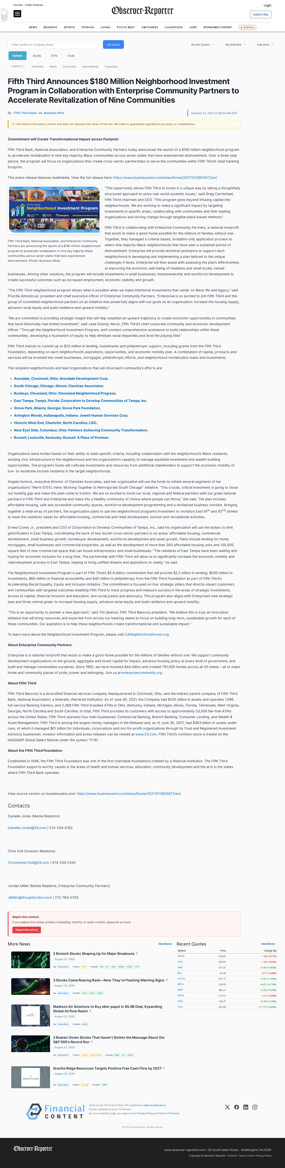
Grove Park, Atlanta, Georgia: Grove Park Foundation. (57, 408)
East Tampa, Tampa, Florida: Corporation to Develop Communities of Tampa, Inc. (80, 401)
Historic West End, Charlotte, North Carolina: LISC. (56, 423)
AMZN (181, 956)
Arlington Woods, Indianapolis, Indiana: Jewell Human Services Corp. (71, 415)
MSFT (180, 990)
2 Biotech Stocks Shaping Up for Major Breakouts (95, 954)
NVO (137, 967)
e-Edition (247, 27)
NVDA (181, 995)
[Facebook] (237, 1111)
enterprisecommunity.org (142, 673)
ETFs (54, 55)
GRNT (104, 1085)
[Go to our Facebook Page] (16, 1158)
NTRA (129, 967)
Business (50, 27)
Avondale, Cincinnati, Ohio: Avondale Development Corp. (61, 378)
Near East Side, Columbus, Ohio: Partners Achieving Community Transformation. (81, 430)
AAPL (180, 961)
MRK (114, 967)
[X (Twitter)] (227, 1111)
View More (164, 944)
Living (105, 27)
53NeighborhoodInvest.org (147, 634)
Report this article (27, 929)
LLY (107, 967)
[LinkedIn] (246, 1111)
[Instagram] (255, 1111)
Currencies (69, 66)
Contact (232, 1155)
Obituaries (150, 27)
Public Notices (34, 5)
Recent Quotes (200, 44)
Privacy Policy (145, 1113)
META (181, 984)
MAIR (84, 1024)
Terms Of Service (169, 1113)
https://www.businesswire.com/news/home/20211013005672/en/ (165, 178)
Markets (17, 55)
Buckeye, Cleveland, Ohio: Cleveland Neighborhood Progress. (65, 393)
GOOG (181, 978)
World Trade (96, 1055)
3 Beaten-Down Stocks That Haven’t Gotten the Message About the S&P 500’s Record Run (108, 1039)
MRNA (121, 967)
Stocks (37, 55)
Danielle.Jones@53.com (27, 828)
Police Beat (126, 27)
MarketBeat (63, 967)
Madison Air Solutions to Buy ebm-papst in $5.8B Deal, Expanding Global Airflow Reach (107, 1009)
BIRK (117, 1055)
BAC (180, 973)
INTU (84, 993)
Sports (69, 27)
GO (123, 1055)
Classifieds (174, 27)
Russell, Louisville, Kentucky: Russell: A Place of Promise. (61, 437)
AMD (180, 967)
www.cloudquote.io (154, 1105)
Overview (37, 66)
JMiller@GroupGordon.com (30, 897)
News (33, 27)
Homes (18, 5)
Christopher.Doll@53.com (28, 862)
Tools (71, 55)
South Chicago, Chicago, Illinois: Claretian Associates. (59, 386)
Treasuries (110, 66)
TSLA (180, 1006)
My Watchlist (233, 44)
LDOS (92, 993)
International (90, 66)
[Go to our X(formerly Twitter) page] (24, 1158)
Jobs (193, 27)
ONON (130, 1055)
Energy (85, 1085)
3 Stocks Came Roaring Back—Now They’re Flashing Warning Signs (110, 980)
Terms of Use (246, 1155)
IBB (101, 967)
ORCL (181, 1001)
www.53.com (146, 734)
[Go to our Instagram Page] (33, 1158)
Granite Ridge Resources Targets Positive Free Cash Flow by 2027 (109, 1068)
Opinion (87, 27)
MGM (100, 993)
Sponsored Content (217, 27)
